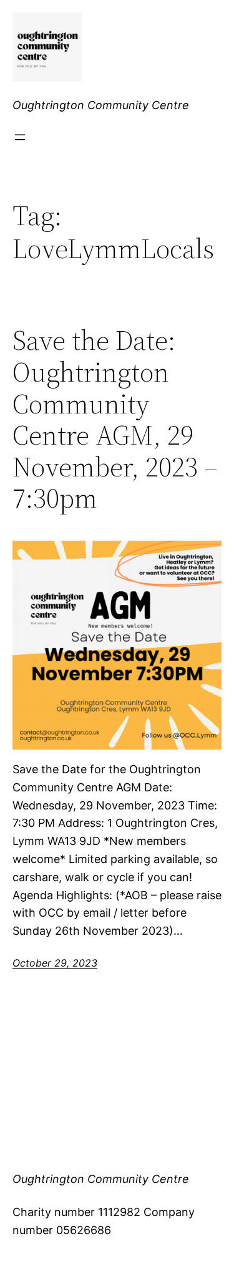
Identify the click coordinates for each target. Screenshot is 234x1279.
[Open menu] (19, 137)
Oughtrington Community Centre (100, 105)
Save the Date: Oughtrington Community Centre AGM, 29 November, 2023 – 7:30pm (115, 419)
